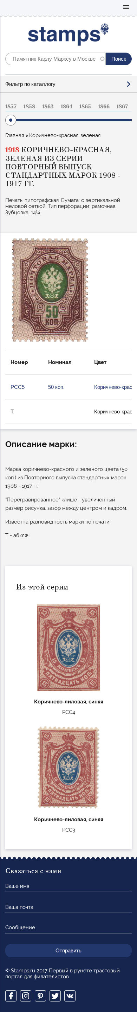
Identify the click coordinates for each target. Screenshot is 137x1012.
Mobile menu (126, 7)
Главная (14, 135)
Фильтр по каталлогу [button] (30, 84)
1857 (11, 106)
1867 (122, 106)
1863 (48, 106)
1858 (29, 106)
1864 (66, 106)
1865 (85, 106)
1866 (104, 106)
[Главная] (68, 36)
